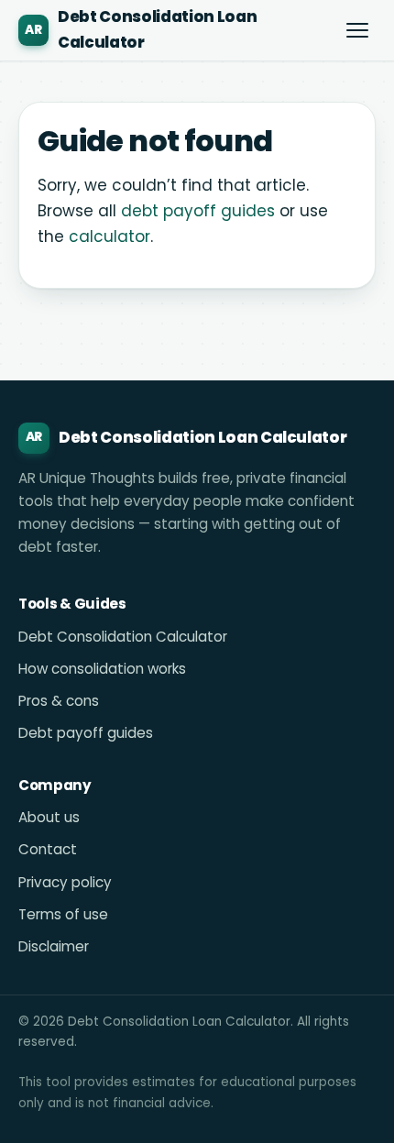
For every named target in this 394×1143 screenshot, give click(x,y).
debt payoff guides (198, 211)
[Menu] (357, 30)
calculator (109, 236)
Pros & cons (58, 700)
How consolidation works (102, 668)
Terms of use (63, 914)
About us (49, 817)
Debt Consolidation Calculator (122, 636)
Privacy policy (65, 882)
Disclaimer (53, 946)
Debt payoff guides (85, 732)
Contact (47, 849)
